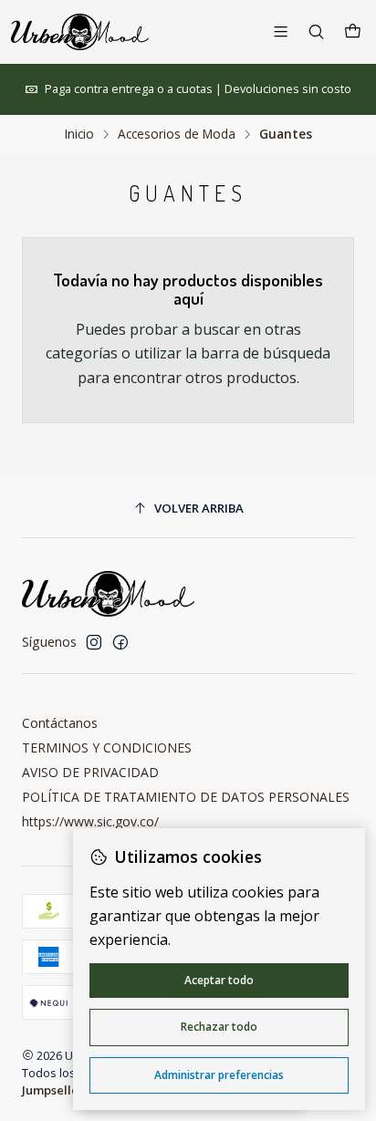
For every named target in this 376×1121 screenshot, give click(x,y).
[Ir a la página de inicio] (80, 32)
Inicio (79, 134)
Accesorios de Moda (176, 134)
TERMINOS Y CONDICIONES (107, 747)
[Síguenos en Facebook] (120, 642)
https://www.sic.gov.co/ (90, 821)
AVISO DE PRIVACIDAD (90, 772)
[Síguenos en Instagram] (94, 642)
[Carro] (352, 32)
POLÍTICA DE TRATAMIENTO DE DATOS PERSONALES (186, 796)
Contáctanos (60, 723)
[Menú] (280, 31)
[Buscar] (316, 31)
